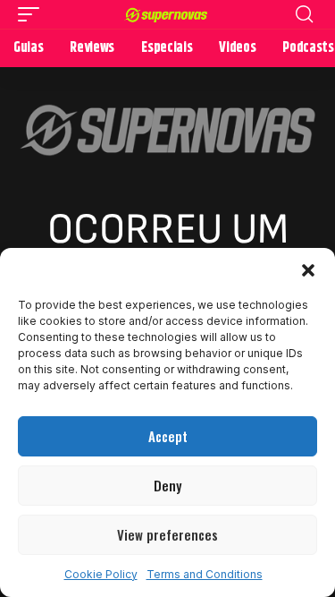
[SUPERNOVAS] (168, 14)
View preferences (167, 534)
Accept (168, 436)
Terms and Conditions (205, 574)
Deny (167, 485)
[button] (308, 270)
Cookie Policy (101, 574)
